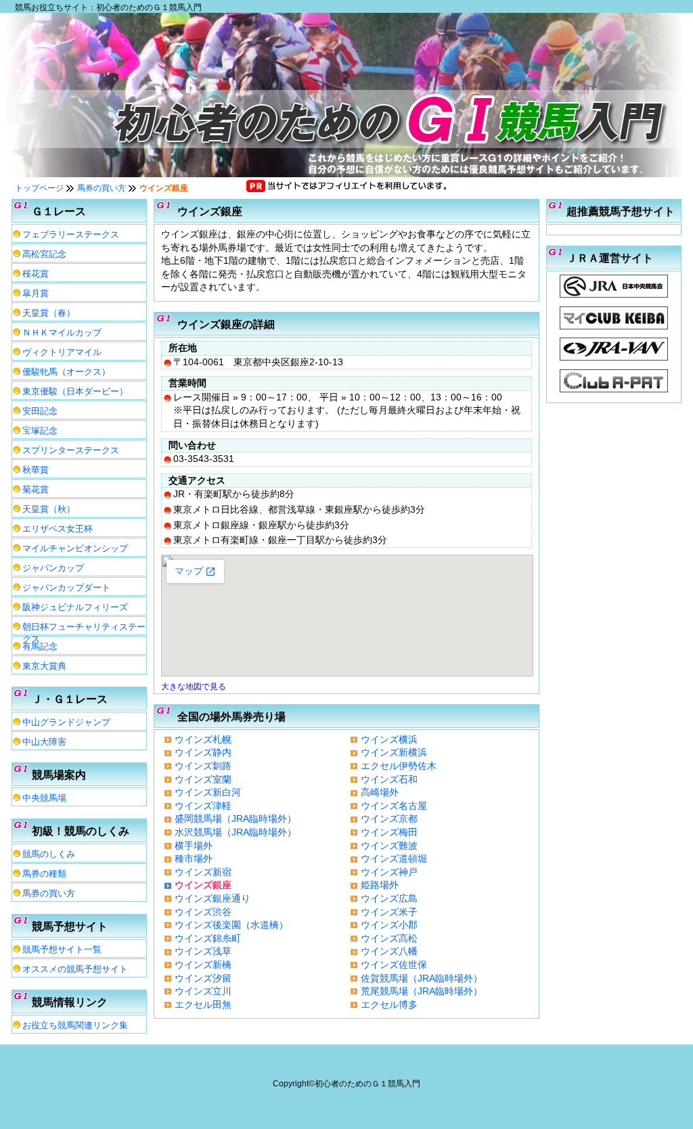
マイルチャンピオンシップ (75, 548)
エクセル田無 (203, 1004)
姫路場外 (380, 884)
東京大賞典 (44, 666)
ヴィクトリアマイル (62, 352)
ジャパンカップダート (66, 587)
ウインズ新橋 (203, 964)
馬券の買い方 (101, 188)
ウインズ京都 (389, 818)
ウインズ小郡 (389, 924)
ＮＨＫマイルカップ (62, 332)
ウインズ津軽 (203, 805)
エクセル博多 (389, 1004)
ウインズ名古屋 (394, 805)
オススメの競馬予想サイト (75, 969)
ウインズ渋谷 (203, 911)
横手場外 (194, 845)
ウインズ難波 (389, 845)
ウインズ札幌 (203, 739)
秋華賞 (35, 470)
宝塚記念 (40, 430)
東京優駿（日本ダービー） (75, 391)
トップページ (39, 188)
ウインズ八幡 (389, 951)
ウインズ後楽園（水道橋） (231, 924)
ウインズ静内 (203, 752)
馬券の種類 (44, 874)
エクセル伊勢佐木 (399, 765)
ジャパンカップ (53, 568)
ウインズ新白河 (208, 792)
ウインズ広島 (389, 898)
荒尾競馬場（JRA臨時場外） (422, 991)
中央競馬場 (44, 798)
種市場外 (194, 858)
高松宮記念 (44, 254)
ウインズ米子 (389, 911)
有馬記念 (40, 646)
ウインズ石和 (389, 779)
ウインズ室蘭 (203, 779)
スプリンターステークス (70, 450)
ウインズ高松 (389, 938)
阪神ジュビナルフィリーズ (75, 607)
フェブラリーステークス (70, 234)
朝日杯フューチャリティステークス (84, 628)
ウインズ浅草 (203, 951)
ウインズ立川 (203, 991)
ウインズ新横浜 (394, 752)
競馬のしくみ (48, 854)
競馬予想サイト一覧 (62, 949)
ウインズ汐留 (203, 978)
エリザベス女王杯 (57, 529)
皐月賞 (35, 293)
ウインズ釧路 (203, 765)
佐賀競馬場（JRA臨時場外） (422, 978)
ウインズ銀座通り (212, 898)
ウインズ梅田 (389, 832)
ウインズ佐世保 (394, 964)
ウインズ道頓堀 (394, 858)
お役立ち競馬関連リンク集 (75, 1025)
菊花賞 (35, 489)
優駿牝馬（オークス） (66, 372)
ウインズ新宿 (203, 872)
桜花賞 (35, 274)
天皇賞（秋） (48, 509)
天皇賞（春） (48, 313)
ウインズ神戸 (389, 872)
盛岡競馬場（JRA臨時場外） (235, 818)
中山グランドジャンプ (66, 722)
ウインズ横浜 (389, 739)
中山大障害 (44, 742)
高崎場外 (380, 792)
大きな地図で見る (193, 686)
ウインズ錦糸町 (208, 938)
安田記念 (40, 411)
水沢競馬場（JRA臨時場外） (235, 832)
